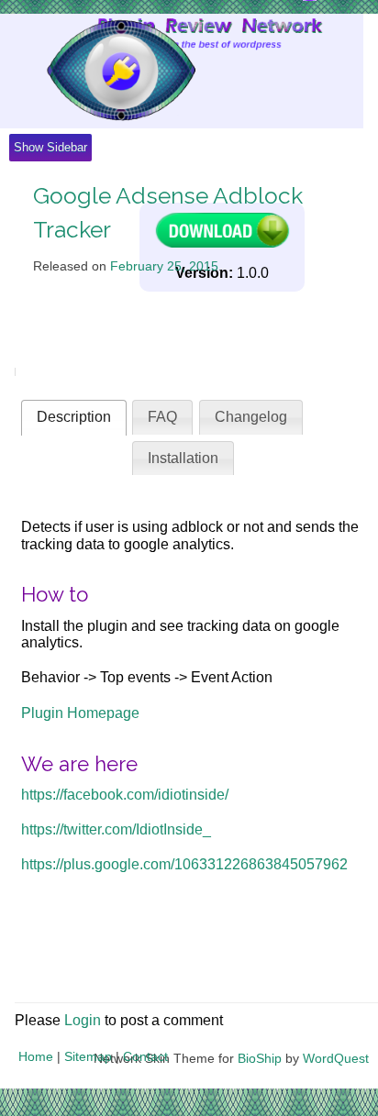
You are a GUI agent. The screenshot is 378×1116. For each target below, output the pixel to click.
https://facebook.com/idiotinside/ (124, 794)
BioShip (260, 1058)
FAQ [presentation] (162, 417)
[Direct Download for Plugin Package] (222, 243)
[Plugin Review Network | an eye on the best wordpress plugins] (97, 71)
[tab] (74, 418)
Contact (145, 1056)
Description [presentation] (74, 417)
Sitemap (88, 1056)
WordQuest (336, 1058)
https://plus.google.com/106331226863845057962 (184, 864)
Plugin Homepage (80, 713)
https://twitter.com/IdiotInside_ (116, 829)
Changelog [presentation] (251, 417)
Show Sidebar (50, 147)
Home (35, 1056)
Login (82, 1020)
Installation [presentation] (183, 458)
